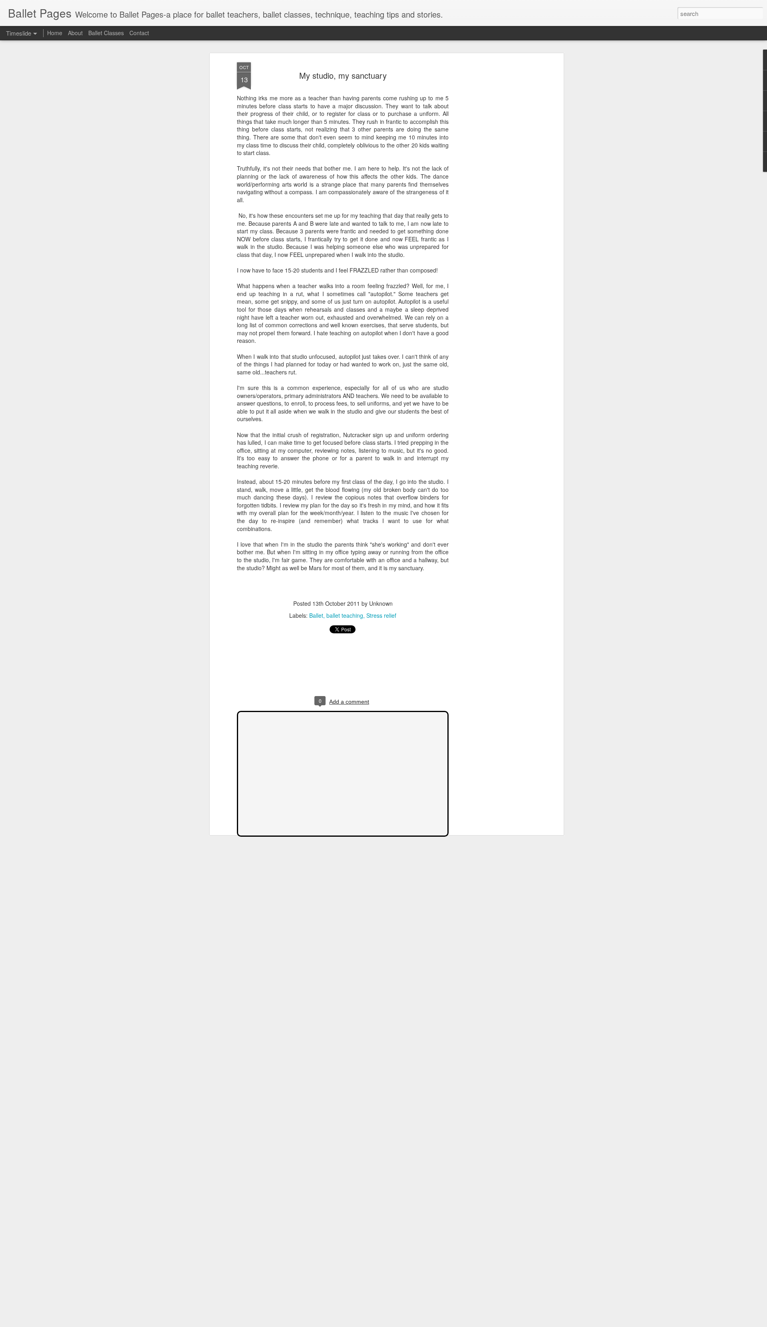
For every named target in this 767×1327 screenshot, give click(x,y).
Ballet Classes (106, 33)
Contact (139, 33)
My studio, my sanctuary (343, 75)
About (75, 33)
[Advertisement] (493, 188)
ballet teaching (344, 615)
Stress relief (381, 615)
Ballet (316, 615)
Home (54, 33)
